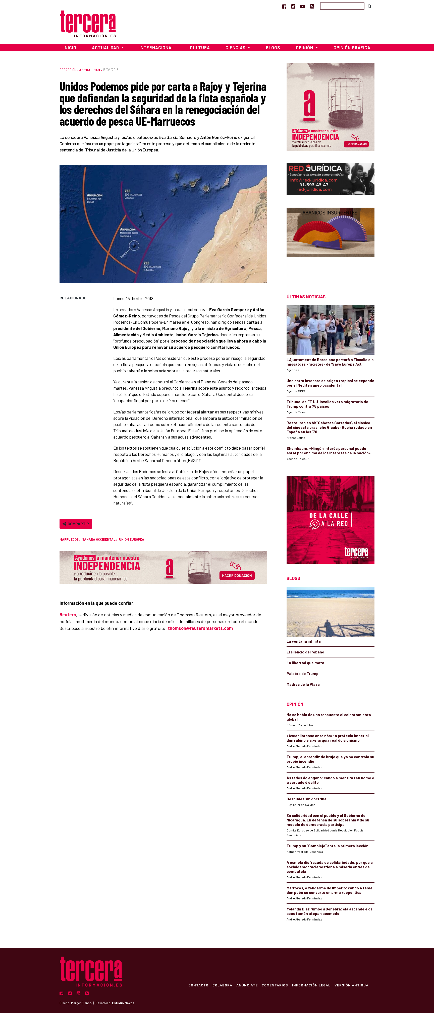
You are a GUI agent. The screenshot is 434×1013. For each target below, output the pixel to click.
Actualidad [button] (106, 47)
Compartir (77, 523)
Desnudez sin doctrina (307, 799)
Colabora (222, 985)
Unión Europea (131, 539)
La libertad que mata (305, 662)
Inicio (70, 47)
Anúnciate (247, 985)
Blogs (273, 47)
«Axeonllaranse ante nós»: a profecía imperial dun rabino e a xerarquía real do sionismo (328, 737)
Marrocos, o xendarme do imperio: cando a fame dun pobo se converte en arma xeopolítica (329, 890)
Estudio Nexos (123, 1003)
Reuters (68, 614)
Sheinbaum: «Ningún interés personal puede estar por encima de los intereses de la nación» (329, 450)
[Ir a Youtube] (302, 6)
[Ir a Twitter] (293, 6)
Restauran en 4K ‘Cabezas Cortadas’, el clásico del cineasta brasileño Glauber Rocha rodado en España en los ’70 (329, 427)
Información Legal (311, 985)
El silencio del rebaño (305, 652)
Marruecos (69, 539)
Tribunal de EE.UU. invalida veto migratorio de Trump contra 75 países (327, 403)
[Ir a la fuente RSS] (312, 6)
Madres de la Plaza (303, 684)
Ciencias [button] (236, 47)
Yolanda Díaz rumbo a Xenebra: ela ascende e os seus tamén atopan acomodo (329, 911)
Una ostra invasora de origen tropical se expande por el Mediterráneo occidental (330, 382)
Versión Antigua (351, 985)
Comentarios (275, 985)
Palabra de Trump (302, 673)
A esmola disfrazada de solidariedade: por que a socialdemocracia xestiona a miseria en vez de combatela (330, 867)
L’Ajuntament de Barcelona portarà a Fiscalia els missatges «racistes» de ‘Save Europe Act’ (330, 361)
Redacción (68, 70)
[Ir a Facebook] (284, 6)
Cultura (200, 47)
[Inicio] (88, 23)
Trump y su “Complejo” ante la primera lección (327, 845)
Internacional (156, 47)
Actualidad (89, 70)
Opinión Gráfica (352, 47)
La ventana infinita (304, 641)
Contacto (198, 985)
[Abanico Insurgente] (330, 241)
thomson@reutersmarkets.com (200, 628)
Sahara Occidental (99, 539)
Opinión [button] (305, 47)
